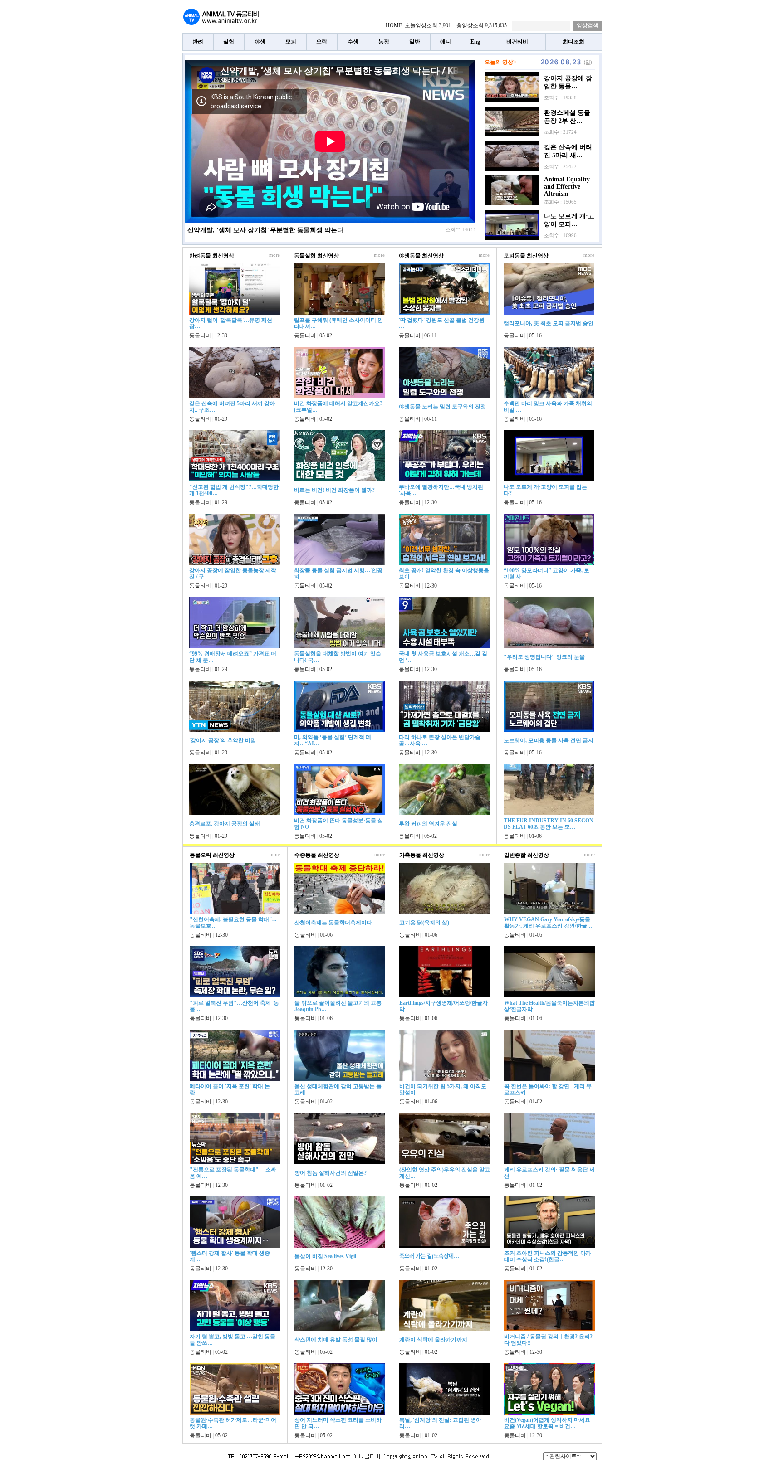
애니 (445, 42)
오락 (321, 42)
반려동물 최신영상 (211, 256)
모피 (290, 42)
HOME (394, 25)
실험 (228, 42)
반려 (197, 42)
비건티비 (517, 42)
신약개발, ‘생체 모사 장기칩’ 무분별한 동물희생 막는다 (265, 230)
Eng (475, 42)
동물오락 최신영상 (212, 855)
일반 (414, 42)
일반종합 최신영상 (526, 855)
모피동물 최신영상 (526, 256)
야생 (260, 42)
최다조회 (573, 42)
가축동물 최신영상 (421, 855)
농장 (383, 42)
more (274, 255)
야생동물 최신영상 (421, 256)
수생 (353, 42)
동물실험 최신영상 (316, 256)
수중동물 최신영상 (316, 855)
